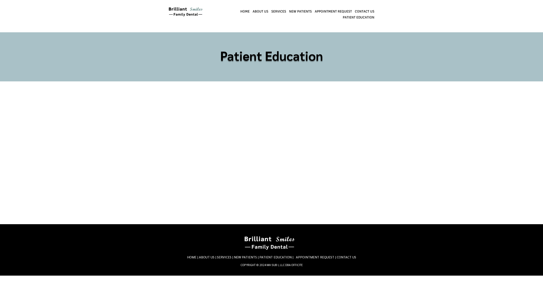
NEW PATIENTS (245, 257)
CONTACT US (346, 257)
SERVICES (224, 257)
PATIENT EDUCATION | (276, 257)
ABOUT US (207, 257)
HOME (191, 257)
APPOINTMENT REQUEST (315, 257)
